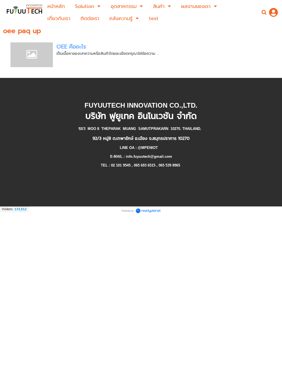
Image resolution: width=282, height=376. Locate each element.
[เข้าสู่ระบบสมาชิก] (273, 12)
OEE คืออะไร (71, 46)
